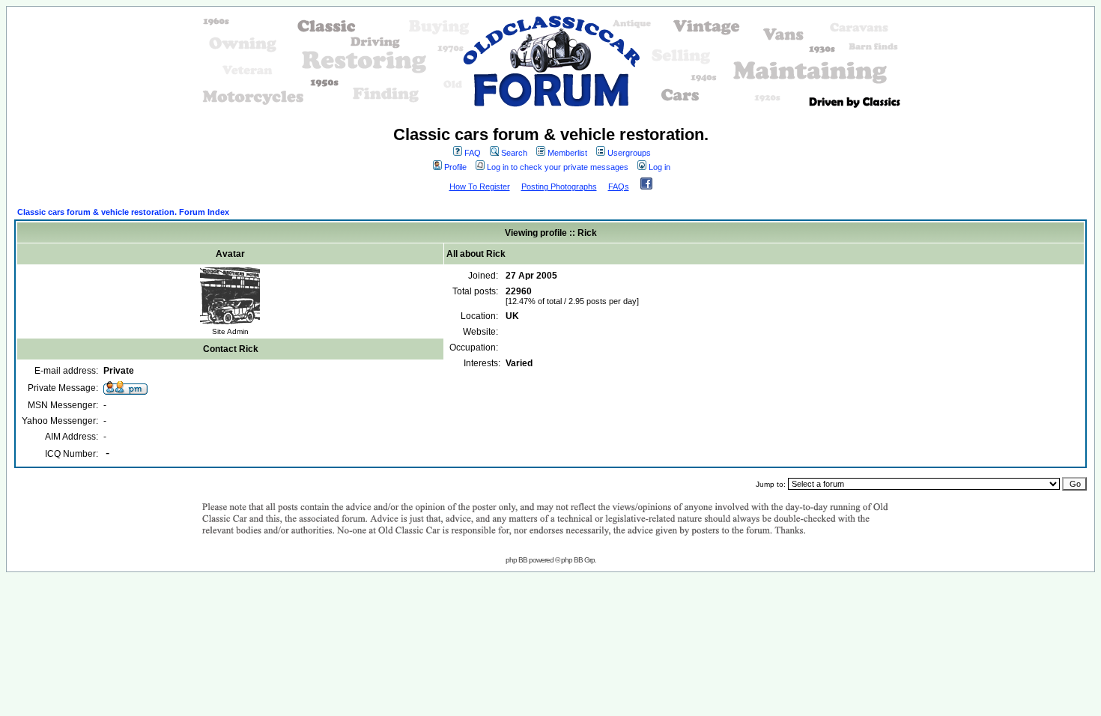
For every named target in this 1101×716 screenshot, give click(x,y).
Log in (659, 167)
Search (514, 152)
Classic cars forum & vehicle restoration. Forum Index (123, 211)
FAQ (472, 152)
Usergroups (629, 152)
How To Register (479, 186)
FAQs (618, 186)
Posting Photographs (559, 186)
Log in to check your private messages (557, 167)
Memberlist (567, 152)
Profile (455, 167)
